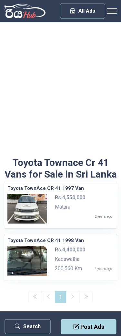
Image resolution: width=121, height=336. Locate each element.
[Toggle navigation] (112, 11)
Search (32, 326)
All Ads (86, 11)
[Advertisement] (60, 93)
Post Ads (91, 326)
